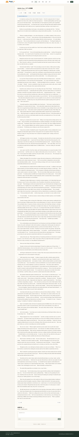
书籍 (36, 1)
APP (49, 1)
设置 (35, 12)
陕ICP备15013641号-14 (69, 434)
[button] (43, 20)
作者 (43, 1)
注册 (72, 1)
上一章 (20, 12)
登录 (68, 1)
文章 (39, 1)
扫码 (39, 12)
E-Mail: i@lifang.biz (62, 434)
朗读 (25, 12)
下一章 (43, 12)
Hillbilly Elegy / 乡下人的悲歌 (25, 8)
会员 (46, 1)
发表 (59, 419)
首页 (32, 1)
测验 (30, 12)
